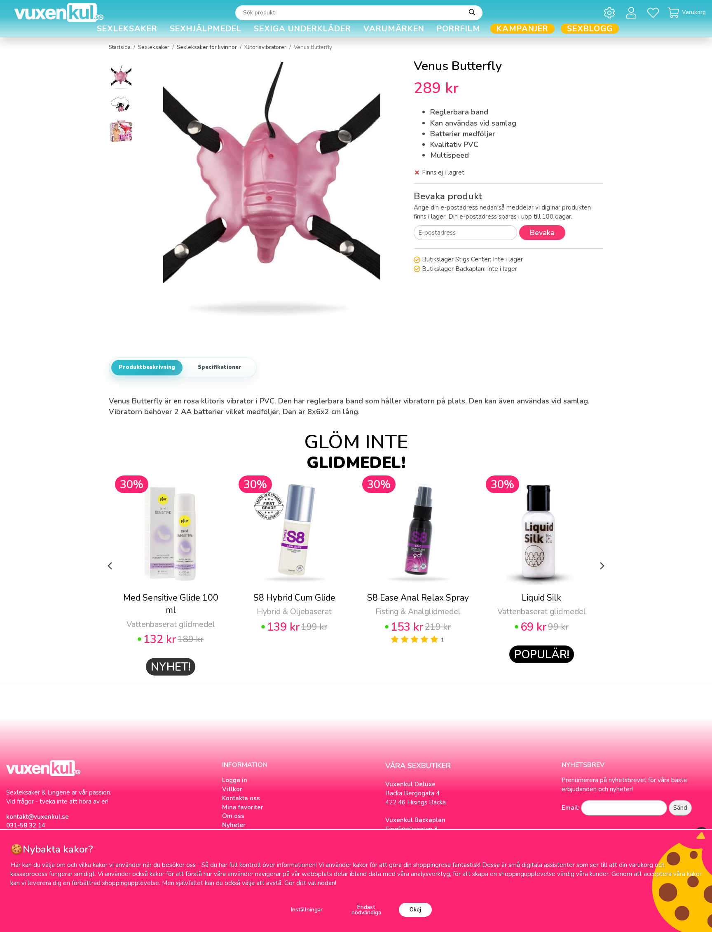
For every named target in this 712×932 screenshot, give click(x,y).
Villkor (232, 789)
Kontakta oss (241, 798)
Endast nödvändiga (366, 910)
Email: (570, 808)
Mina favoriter (242, 807)
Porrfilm (458, 28)
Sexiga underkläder (302, 28)
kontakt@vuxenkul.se (37, 817)
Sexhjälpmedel (205, 28)
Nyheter (234, 825)
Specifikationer (219, 367)
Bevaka (542, 233)
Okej (415, 909)
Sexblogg (590, 28)
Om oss (233, 816)
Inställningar (307, 909)
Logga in (234, 780)
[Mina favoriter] (654, 12)
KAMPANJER (522, 28)
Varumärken (393, 28)
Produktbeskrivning (147, 367)
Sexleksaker (127, 28)
